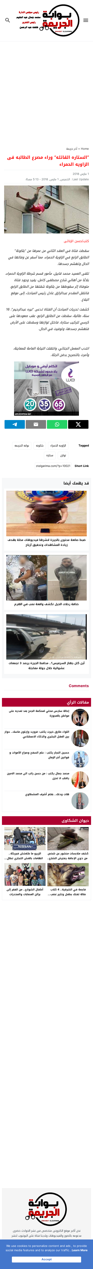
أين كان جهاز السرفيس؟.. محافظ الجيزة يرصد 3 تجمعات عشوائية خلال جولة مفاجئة (47, 665)
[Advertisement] (46, 91)
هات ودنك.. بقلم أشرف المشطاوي (47, 794)
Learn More (80, 1250)
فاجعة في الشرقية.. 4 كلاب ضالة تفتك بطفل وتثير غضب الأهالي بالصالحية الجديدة (68, 894)
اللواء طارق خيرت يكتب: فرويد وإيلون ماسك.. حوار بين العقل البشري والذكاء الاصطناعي (37, 734)
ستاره (49, 455)
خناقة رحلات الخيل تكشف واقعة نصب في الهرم (46, 604)
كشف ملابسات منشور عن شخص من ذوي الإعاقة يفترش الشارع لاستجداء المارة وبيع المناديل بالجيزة (68, 860)
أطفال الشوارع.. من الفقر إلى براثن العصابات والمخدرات (24, 892)
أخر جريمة (71, 148)
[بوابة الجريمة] (46, 1210)
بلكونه (39, 445)
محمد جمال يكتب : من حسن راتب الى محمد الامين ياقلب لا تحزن (38, 776)
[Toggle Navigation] (87, 20)
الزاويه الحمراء (58, 445)
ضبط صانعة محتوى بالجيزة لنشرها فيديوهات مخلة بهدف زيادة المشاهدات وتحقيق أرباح (47, 542)
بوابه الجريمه (21, 445)
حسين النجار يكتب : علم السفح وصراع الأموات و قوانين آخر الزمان (39, 755)
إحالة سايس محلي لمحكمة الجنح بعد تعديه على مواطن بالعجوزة (39, 713)
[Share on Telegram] (15, 424)
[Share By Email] (36, 424)
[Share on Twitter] (78, 424)
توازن (63, 455)
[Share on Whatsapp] (57, 424)
